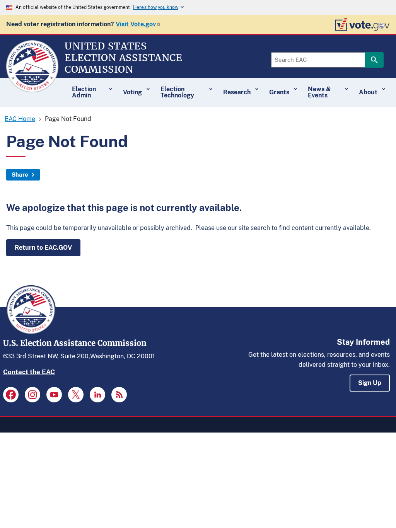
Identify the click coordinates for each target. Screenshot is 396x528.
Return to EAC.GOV (43, 247)
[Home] (32, 89)
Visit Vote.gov (136, 24)
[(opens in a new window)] (11, 394)
